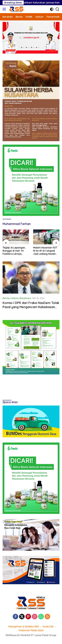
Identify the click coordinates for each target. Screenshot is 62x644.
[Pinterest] (28, 617)
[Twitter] (22, 617)
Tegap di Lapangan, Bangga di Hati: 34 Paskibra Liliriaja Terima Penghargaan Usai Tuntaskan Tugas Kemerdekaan (15, 251)
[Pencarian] (57, 9)
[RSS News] (16, 9)
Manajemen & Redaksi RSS (23, 626)
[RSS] (47, 617)
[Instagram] (34, 617)
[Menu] (5, 9)
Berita (6, 298)
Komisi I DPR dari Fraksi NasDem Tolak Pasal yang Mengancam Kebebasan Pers (31, 307)
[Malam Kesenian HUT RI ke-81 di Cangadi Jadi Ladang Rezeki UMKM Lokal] (46, 236)
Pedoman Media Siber (31, 630)
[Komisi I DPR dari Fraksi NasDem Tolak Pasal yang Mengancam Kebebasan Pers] (31, 277)
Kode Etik (48, 626)
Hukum (14, 298)
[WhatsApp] (41, 617)
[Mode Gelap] (52, 9)
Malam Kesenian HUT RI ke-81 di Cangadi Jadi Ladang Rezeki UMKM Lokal (45, 251)
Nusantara (25, 298)
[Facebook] (15, 617)
